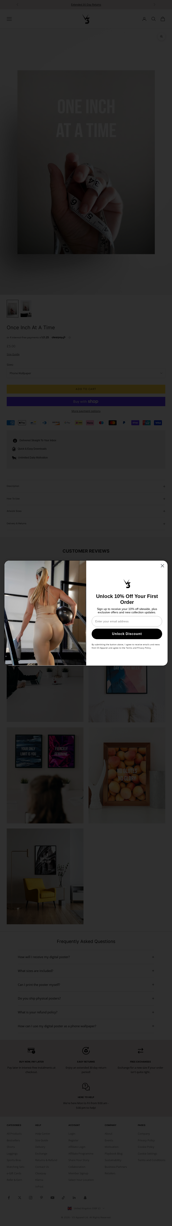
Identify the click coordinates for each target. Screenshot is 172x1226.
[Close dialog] (162, 565)
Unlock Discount (127, 634)
